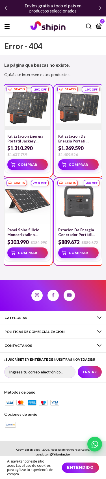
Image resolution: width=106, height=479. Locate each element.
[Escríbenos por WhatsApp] (94, 444)
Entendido (80, 467)
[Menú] (8, 26)
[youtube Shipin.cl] (69, 295)
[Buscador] (89, 26)
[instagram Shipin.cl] (37, 295)
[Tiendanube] (53, 455)
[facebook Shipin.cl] (53, 295)
